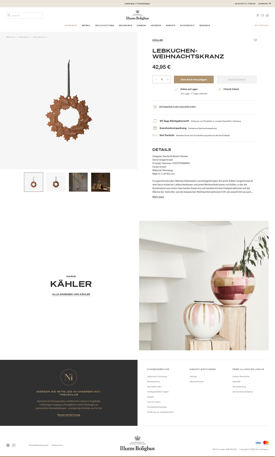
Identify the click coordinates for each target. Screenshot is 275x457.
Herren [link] (156, 25)
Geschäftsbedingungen (39, 445)
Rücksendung (153, 381)
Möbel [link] (86, 25)
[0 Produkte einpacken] (267, 15)
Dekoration (24, 37)
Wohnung (11, 37)
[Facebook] (8, 445)
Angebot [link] (71, 25)
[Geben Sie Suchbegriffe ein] (9, 15)
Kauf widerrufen (154, 386)
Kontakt (150, 396)
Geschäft (236, 381)
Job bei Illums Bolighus (242, 391)
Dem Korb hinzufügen (194, 79)
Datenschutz (57, 445)
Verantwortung (239, 386)
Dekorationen (39, 37)
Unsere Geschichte (241, 376)
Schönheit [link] (187, 25)
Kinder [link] (170, 25)
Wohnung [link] (125, 25)
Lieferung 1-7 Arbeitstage (137, 3)
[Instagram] (13, 445)
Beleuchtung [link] (104, 25)
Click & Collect (153, 402)
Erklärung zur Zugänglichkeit (160, 412)
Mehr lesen (158, 196)
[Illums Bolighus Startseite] (137, 14)
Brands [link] (205, 25)
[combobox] (24, 15)
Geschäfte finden (245, 3)
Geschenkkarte (197, 381)
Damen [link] (141, 25)
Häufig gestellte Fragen (158, 391)
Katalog (193, 376)
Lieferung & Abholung (157, 376)
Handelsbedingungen (157, 407)
